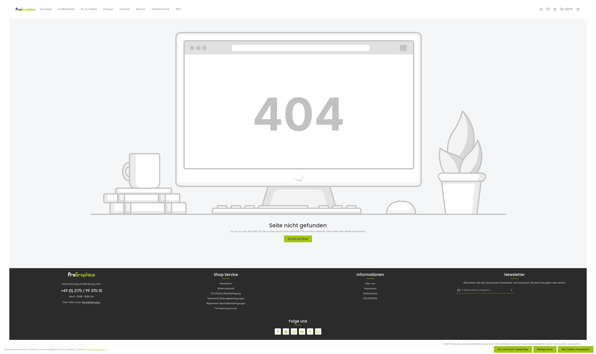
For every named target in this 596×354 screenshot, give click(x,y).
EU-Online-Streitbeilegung (226, 293)
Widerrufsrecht (226, 288)
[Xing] (310, 331)
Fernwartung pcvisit (226, 308)
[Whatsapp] (318, 331)
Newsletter (226, 283)
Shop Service (226, 274)
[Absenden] (512, 290)
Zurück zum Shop (298, 239)
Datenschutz (370, 293)
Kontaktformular (91, 302)
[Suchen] (541, 9)
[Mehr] (578, 9)
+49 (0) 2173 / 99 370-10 (81, 291)
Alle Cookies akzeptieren (576, 349)
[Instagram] (294, 331)
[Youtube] (286, 331)
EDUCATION (370, 298)
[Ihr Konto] (555, 9)
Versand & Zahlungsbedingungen (225, 298)
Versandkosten (503, 344)
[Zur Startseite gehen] (25, 9)
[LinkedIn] (302, 331)
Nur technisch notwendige (513, 349)
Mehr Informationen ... (96, 349)
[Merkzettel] (548, 9)
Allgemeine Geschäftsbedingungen (225, 303)
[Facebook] (278, 331)
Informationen (370, 274)
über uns (370, 283)
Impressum (370, 288)
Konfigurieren (545, 349)
